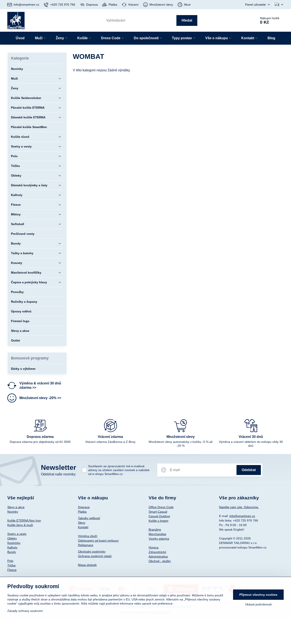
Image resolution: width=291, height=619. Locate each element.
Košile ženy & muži (20, 525)
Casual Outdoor (159, 516)
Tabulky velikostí (89, 518)
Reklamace (85, 545)
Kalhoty (12, 547)
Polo (10, 561)
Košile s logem (158, 520)
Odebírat (249, 470)
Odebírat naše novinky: (58, 474)
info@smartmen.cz (242, 516)
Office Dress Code (161, 507)
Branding (155, 529)
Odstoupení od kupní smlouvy (98, 540)
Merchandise (157, 534)
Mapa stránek (87, 565)
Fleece (12, 570)
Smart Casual (158, 511)
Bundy (11, 552)
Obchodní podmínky (92, 551)
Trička (11, 565)
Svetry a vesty (16, 534)
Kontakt (83, 527)
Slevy (81, 522)
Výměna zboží (87, 536)
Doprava (84, 507)
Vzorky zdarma (159, 538)
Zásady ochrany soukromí (25, 611)
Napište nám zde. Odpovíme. (239, 507)
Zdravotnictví (157, 552)
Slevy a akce (16, 507)
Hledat (187, 20)
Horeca (154, 547)
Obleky (12, 538)
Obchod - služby (160, 561)
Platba (82, 511)
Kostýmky (13, 543)
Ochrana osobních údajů (95, 556)
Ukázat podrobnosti (258, 604)
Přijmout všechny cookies (258, 594)
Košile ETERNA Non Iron (24, 520)
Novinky (12, 511)
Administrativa (158, 556)
